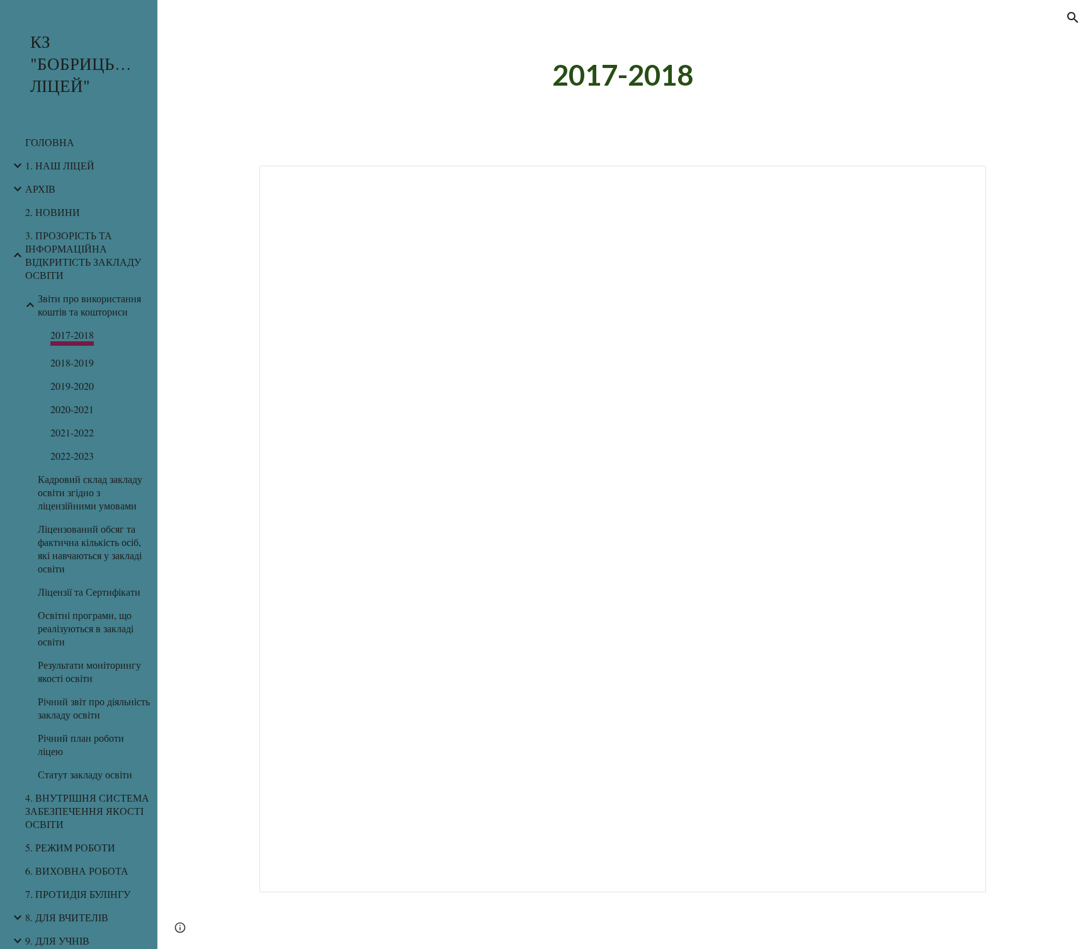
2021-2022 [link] (72, 432)
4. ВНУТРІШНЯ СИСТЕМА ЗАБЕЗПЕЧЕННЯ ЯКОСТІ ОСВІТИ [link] (87, 811)
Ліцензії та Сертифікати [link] (89, 591)
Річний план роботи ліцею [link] (81, 744)
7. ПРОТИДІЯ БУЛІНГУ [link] (77, 894)
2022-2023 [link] (72, 455)
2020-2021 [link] (72, 409)
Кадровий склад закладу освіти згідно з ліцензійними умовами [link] (90, 492)
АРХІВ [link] (40, 188)
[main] (622, 75)
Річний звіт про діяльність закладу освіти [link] (94, 708)
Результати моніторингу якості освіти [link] (89, 671)
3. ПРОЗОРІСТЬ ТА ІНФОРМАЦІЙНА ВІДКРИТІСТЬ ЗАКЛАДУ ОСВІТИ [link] (83, 255)
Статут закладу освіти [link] (85, 774)
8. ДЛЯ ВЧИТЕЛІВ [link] (66, 917)
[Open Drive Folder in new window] (962, 182)
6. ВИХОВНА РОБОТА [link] (76, 870)
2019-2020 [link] (72, 385)
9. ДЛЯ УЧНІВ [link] (57, 940)
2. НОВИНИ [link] (52, 212)
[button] (1073, 18)
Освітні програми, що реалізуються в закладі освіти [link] (85, 628)
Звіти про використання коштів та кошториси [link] (89, 305)
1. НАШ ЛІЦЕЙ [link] (59, 165)
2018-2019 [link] (72, 362)
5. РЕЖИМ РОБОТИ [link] (70, 847)
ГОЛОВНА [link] (49, 142)
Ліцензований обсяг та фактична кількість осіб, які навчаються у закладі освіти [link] (90, 548)
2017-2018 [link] (72, 334)
